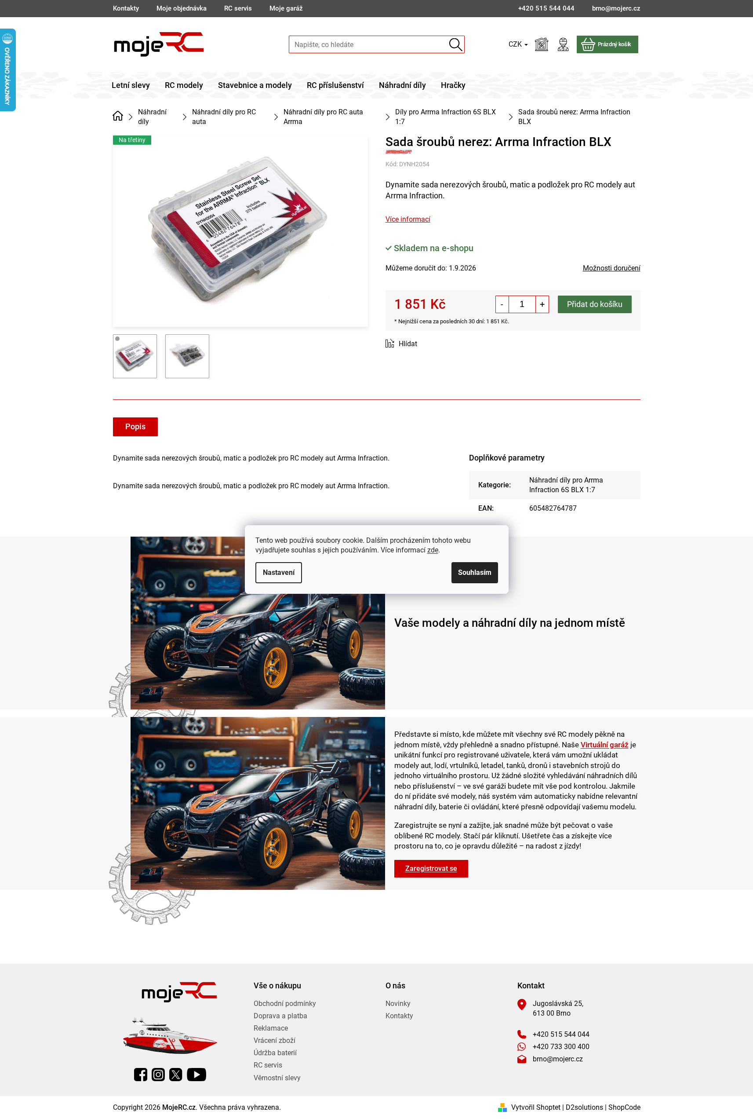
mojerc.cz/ (158, 1074)
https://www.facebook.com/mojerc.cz (140, 1074)
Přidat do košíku (594, 304)
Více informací (408, 219)
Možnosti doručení (611, 268)
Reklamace (271, 1028)
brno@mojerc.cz (558, 1059)
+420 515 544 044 (561, 1034)
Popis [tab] (135, 426)
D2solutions (584, 1107)
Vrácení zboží (274, 1040)
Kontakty (126, 8)
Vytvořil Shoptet (535, 1107)
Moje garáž (286, 8)
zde (432, 550)
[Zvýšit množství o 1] (542, 304)
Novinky (398, 1003)
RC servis (238, 8)
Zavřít (435, 344)
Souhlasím (474, 572)
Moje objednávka (181, 8)
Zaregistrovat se (431, 868)
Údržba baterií (275, 1053)
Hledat (456, 44)
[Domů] (118, 116)
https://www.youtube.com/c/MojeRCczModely (196, 1074)
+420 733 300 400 (561, 1046)
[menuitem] (130, 85)
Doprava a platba (280, 1016)
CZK (516, 44)
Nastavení (279, 572)
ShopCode (624, 1107)
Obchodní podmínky (285, 1003)
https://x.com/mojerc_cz (175, 1074)
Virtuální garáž (605, 744)
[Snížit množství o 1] (502, 304)
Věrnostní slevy (277, 1078)
